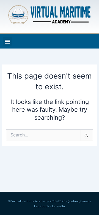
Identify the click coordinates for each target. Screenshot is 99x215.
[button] (7, 41)
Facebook (41, 206)
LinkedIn (58, 206)
